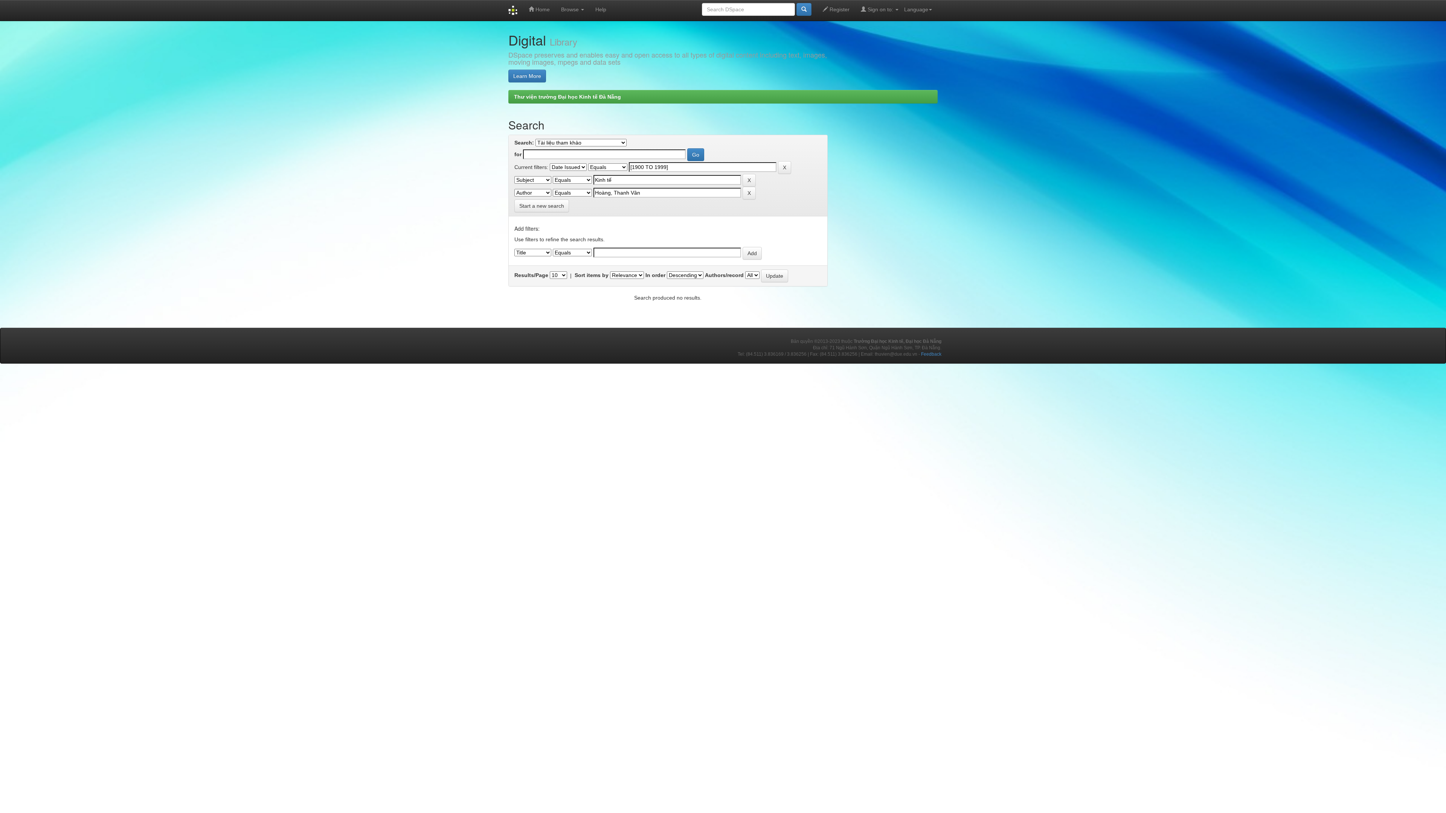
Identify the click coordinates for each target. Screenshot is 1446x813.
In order (655, 275)
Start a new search (541, 206)
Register (839, 9)
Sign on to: (880, 9)
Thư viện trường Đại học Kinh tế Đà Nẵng (567, 97)
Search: (524, 143)
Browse (570, 9)
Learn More (527, 76)
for (518, 154)
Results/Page (531, 275)
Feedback (931, 354)
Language (916, 9)
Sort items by (592, 275)
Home (542, 9)
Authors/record (724, 275)
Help (600, 9)
